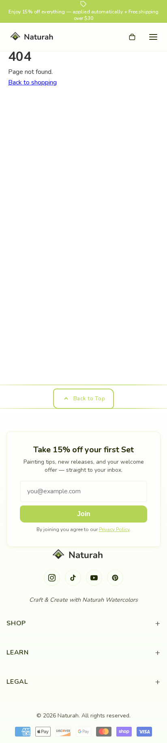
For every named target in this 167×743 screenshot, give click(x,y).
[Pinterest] (115, 578)
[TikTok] (73, 578)
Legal (83, 681)
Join (83, 513)
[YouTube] (94, 578)
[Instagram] (52, 578)
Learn (83, 652)
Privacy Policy (114, 529)
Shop (83, 623)
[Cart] (132, 37)
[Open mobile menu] (153, 37)
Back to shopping (32, 82)
